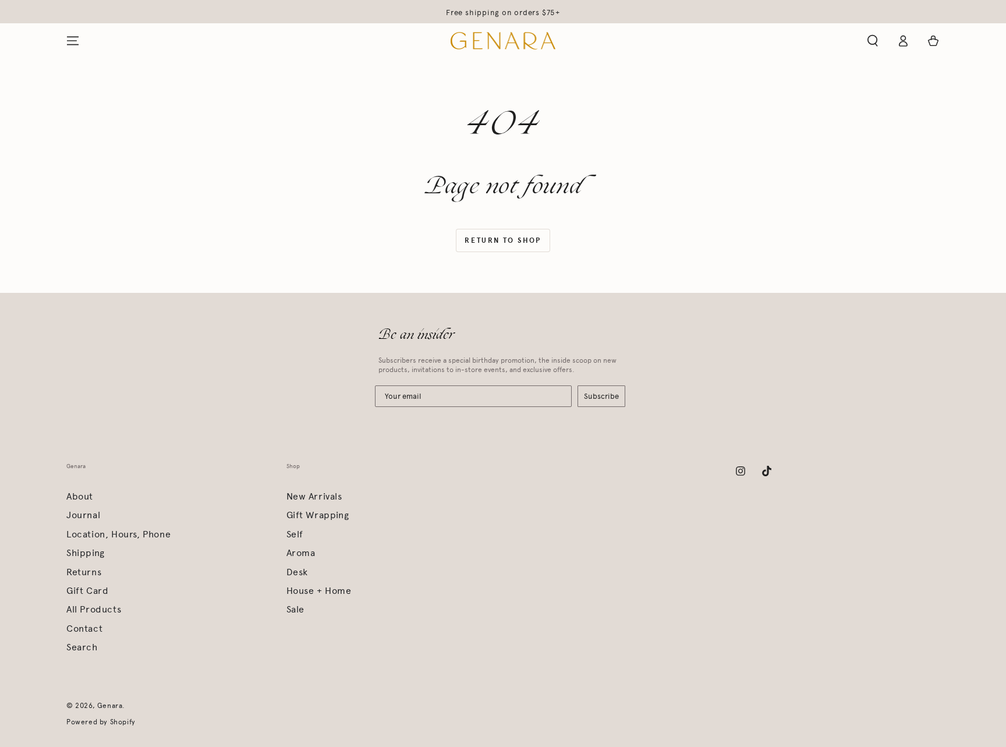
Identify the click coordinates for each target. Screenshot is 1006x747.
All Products (93, 609)
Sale (295, 609)
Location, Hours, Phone (118, 534)
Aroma (301, 552)
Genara (110, 706)
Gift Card (87, 590)
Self (294, 534)
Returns (83, 572)
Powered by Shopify (101, 722)
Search (82, 647)
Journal (83, 515)
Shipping (85, 552)
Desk (297, 572)
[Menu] (73, 41)
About (79, 496)
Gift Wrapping (317, 515)
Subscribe (601, 396)
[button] (873, 41)
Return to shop (503, 240)
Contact (84, 628)
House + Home (319, 590)
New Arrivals (314, 496)
